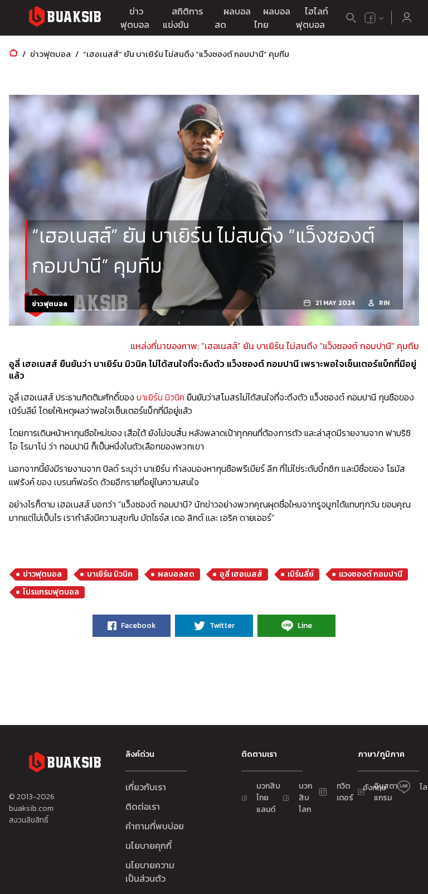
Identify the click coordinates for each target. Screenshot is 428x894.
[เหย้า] (13, 53)
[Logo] (64, 18)
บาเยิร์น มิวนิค (160, 397)
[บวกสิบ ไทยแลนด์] (370, 18)
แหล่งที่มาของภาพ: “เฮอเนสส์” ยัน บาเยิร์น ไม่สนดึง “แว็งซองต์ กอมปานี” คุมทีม (274, 345)
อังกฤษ (374, 788)
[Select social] (374, 17)
